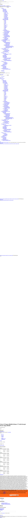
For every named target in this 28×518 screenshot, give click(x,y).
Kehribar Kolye (5, 64)
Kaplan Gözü (5, 96)
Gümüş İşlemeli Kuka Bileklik (7, 125)
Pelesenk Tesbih (6, 18)
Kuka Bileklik (6, 54)
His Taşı (5, 23)
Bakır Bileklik (4, 55)
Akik (5, 92)
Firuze (5, 94)
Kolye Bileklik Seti (5, 135)
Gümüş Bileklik (5, 57)
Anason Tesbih (6, 12)
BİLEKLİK (2, 52)
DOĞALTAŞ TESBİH (5, 19)
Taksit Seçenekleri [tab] (3, 438)
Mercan (5, 98)
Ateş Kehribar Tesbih (6, 35)
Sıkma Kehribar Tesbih (7, 36)
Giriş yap (1, 4)
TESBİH (2, 8)
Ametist (5, 21)
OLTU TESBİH (5, 37)
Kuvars (5, 25)
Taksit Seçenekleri (2, 445)
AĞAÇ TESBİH (5, 11)
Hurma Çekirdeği (6, 13)
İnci (4, 24)
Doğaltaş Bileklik (5, 56)
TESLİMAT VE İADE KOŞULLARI (5, 504)
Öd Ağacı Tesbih (6, 17)
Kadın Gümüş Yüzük (5, 51)
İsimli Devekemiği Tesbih (7, 113)
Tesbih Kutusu (4, 138)
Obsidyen (5, 27)
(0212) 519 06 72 (2, 508)
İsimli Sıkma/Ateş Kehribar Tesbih (10, 46)
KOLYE (2, 61)
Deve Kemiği (5, 105)
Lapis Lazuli (5, 26)
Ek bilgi (1, 440)
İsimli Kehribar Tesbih (7, 45)
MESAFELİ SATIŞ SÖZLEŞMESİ (5, 503)
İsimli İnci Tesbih (8, 43)
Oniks (5, 28)
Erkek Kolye (5, 62)
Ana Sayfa (1, 142)
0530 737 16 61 (2, 509)
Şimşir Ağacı (5, 86)
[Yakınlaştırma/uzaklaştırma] (2, 514)
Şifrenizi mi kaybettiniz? (3, 5)
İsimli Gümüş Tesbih (6, 44)
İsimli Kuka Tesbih (6, 119)
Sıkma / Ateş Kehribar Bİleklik (7, 60)
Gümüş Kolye (4, 133)
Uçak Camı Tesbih (5, 82)
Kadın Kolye (5, 63)
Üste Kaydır (1, 515)
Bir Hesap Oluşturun (8, 6)
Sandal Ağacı (5, 14)
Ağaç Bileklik (4, 53)
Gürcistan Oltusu (6, 38)
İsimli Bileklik (4, 40)
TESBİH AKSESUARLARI (4, 68)
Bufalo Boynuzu (6, 33)
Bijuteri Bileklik (5, 127)
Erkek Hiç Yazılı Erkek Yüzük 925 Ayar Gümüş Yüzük (6, 255)
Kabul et (1, 517)
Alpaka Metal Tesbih (5, 90)
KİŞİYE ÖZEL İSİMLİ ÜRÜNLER (5, 111)
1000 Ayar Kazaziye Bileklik (7, 129)
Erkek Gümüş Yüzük (5, 49)
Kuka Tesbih (5, 88)
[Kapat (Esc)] (0, 514)
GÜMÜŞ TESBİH (5, 30)
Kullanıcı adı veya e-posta (3, 1)
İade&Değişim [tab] (3, 439)
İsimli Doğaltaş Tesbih (7, 42)
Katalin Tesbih (4, 10)
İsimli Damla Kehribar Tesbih (9, 117)
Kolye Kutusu (4, 66)
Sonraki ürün (1, 199)
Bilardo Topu (4, 80)
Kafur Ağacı (5, 16)
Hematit (5, 20)
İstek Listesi (2, 70)
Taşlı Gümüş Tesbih (6, 103)
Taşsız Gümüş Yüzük (6, 50)
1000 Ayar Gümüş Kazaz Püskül (6, 140)
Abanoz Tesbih (6, 15)
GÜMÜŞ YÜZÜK (3, 48)
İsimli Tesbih (4, 41)
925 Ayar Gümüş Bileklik (7, 58)
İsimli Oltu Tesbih (8, 115)
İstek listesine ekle (2, 431)
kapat (3, 0)
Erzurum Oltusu (6, 109)
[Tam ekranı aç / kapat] (1, 514)
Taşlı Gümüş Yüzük (6, 121)
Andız (5, 84)
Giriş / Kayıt (2, 76)
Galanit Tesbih (4, 9)
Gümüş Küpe (3, 65)
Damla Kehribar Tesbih (7, 107)
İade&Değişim (1, 474)
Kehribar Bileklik (5, 59)
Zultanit (5, 29)
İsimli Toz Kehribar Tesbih (9, 47)
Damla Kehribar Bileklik (7, 131)
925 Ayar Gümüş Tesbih (7, 31)
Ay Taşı (5, 22)
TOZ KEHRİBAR (5, 39)
